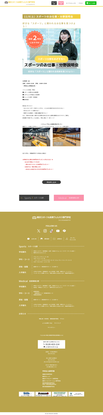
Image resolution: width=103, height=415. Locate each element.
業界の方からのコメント (40, 252)
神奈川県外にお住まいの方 (57, 273)
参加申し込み (51, 182)
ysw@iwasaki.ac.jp (52, 346)
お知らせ (22, 314)
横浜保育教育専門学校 (49, 383)
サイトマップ (57, 323)
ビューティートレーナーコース (63, 260)
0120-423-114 (52, 344)
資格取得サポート (46, 266)
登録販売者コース (48, 293)
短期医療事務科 (38, 294)
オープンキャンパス (71, 3)
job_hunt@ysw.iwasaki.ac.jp (51, 361)
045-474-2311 (51, 353)
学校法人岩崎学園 (48, 371)
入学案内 (22, 272)
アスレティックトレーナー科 (41, 256)
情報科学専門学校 (47, 374)
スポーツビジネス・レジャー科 (42, 261)
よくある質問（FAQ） (47, 323)
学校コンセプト (38, 251)
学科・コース (24, 259)
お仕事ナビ (55, 266)
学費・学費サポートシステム (64, 271)
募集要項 (45, 271)
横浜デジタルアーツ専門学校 (50, 379)
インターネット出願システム (41, 273)
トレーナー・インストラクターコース (44, 260)
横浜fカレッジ (46, 376)
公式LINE (34, 239)
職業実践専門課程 (54, 318)
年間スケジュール (57, 251)
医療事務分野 (61, 3)
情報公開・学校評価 (43, 318)
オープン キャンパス (73, 239)
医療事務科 (36, 291)
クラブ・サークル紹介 (68, 251)
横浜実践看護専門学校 (48, 386)
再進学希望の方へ (69, 273)
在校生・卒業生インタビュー (41, 287)
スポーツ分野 (54, 3)
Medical (29, 281)
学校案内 (22, 252)
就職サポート (37, 266)
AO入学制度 (52, 271)
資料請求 (46, 239)
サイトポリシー (51, 327)
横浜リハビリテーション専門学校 (51, 381)
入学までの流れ (38, 271)
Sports (28, 246)
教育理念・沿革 (47, 251)
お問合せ (59, 239)
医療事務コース (39, 293)
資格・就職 (23, 267)
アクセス (81, 3)
